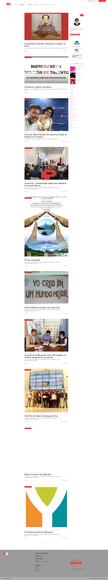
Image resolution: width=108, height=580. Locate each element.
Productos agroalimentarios (74, 115)
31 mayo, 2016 (28, 369)
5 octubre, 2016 (28, 272)
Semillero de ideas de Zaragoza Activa (41, 415)
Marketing (71, 102)
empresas (39, 85)
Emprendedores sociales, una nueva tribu (42, 307)
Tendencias (71, 119)
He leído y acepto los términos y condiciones (78, 569)
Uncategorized (72, 123)
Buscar (71, 13)
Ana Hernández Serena (28, 41)
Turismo (71, 122)
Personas (71, 111)
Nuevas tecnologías (48, 530)
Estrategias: (38, 565)
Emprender (35, 132)
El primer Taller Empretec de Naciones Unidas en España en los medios (45, 135)
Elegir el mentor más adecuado (37, 474)
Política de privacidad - (96, 578)
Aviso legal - (91, 578)
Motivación (43, 85)
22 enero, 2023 (28, 57)
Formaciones (38, 556)
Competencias (35, 41)
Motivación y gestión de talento (37, 87)
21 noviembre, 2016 (28, 148)
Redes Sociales (72, 118)
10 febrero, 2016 (28, 486)
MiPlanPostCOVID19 (73, 105)
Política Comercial (72, 114)
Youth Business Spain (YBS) (41, 132)
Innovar (39, 181)
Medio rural (39, 258)
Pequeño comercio (73, 110)
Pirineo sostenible (32, 260)
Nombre (72, 554)
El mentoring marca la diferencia (38, 532)
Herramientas (35, 181)
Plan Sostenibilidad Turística (74, 113)
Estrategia (71, 94)
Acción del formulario (74, 564)
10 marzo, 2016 (28, 428)
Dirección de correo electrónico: (75, 558)
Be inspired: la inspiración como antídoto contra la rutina (79, 67)
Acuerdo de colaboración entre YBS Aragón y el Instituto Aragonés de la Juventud (45, 356)
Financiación (72, 95)
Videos (71, 126)
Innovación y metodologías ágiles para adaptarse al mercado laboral (45, 184)
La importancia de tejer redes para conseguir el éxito (44, 44)
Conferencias (72, 89)
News (71, 107)
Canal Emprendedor (73, 86)
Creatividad (71, 90)
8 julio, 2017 (27, 99)
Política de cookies (103, 578)
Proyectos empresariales (41, 553)
